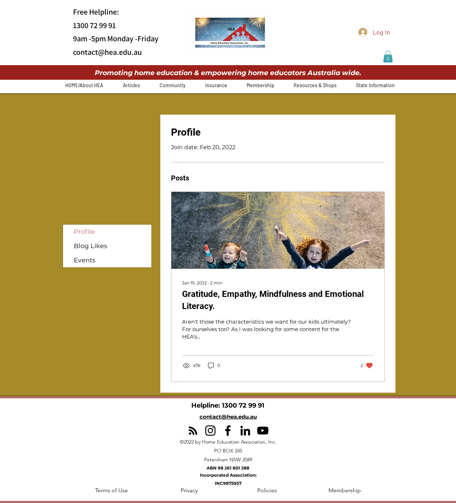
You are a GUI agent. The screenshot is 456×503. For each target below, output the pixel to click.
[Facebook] (228, 430)
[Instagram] (210, 430)
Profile (84, 232)
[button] (388, 56)
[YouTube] (263, 430)
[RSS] (193, 430)
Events (84, 260)
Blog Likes (90, 246)
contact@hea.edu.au (107, 52)
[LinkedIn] (245, 430)
